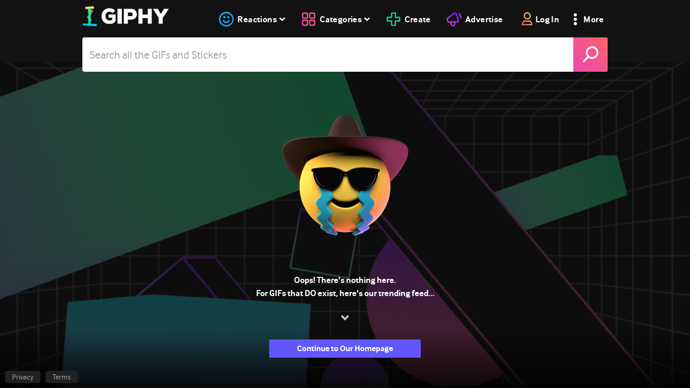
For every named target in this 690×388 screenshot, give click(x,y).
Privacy (22, 377)
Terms (62, 377)
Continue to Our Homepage (345, 348)
